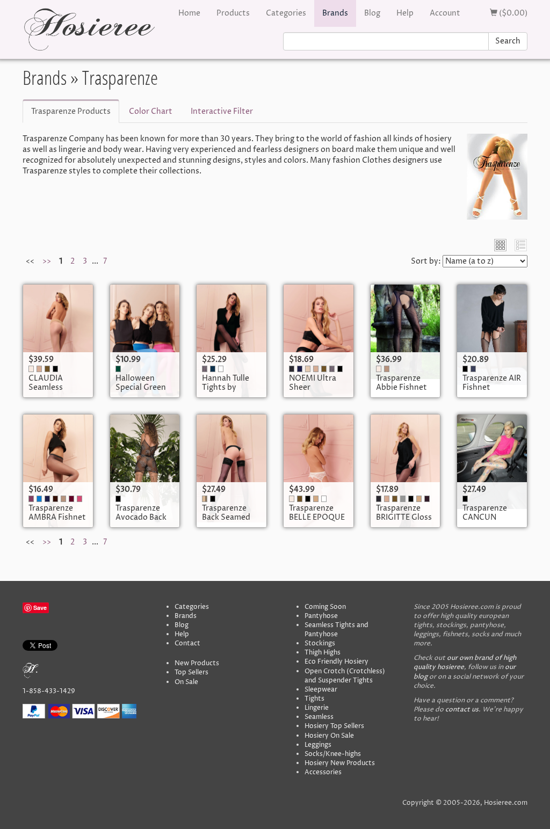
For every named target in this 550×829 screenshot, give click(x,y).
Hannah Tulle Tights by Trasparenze (225, 387)
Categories (286, 13)
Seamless (319, 717)
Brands (335, 13)
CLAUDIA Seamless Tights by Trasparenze (50, 392)
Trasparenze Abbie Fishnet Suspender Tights (401, 392)
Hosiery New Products (340, 763)
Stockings (320, 643)
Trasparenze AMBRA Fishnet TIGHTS (57, 517)
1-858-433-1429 (49, 691)
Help (405, 13)
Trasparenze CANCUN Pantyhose (484, 517)
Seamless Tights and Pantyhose (336, 630)
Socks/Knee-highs (333, 754)
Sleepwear (321, 689)
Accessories (323, 772)
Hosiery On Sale (329, 735)
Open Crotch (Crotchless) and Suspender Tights (345, 676)
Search (507, 41)
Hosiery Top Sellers (334, 726)
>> (46, 261)
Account (445, 13)
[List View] (520, 245)
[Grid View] (500, 245)
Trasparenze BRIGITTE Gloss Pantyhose (404, 517)
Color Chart (150, 111)
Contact (187, 643)
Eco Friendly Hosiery (336, 661)
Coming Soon (325, 607)
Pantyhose (321, 616)
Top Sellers (191, 672)
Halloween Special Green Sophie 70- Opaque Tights (142, 392)
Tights (314, 698)
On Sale (186, 682)
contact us (462, 709)
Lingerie (317, 707)
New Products (197, 663)
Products (233, 13)
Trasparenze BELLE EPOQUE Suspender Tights (317, 522)
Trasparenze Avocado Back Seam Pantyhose (141, 522)
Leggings (318, 745)
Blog (372, 13)
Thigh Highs (323, 652)
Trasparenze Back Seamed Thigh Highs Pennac (226, 522)
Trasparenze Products (71, 111)
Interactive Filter (222, 111)
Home (189, 13)
